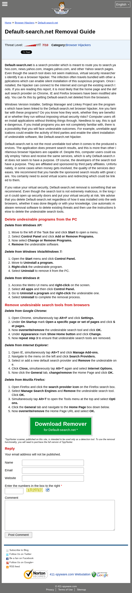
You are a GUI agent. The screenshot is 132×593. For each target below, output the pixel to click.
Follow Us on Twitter (20, 554)
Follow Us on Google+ (21, 562)
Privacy (50, 589)
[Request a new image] (48, 490)
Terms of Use (65, 589)
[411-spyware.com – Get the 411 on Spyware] (61, 8)
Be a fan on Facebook (21, 558)
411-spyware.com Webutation (70, 574)
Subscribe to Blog (19, 550)
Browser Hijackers (24, 22)
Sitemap (81, 589)
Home (8, 22)
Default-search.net (48, 22)
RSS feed (14, 566)
